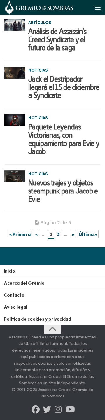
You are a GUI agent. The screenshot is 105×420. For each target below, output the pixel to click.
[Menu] (97, 7)
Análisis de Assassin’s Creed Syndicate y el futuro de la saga (57, 39)
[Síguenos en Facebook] (36, 409)
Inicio (9, 271)
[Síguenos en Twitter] (47, 409)
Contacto (14, 295)
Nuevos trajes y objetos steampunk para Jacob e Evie (63, 191)
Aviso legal (15, 307)
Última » (88, 234)
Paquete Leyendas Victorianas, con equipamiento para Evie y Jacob (63, 139)
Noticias (38, 70)
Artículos (39, 22)
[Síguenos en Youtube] (70, 409)
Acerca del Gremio (24, 283)
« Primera (20, 234)
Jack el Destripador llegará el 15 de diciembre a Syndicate (63, 87)
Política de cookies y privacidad (37, 319)
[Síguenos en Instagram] (58, 409)
